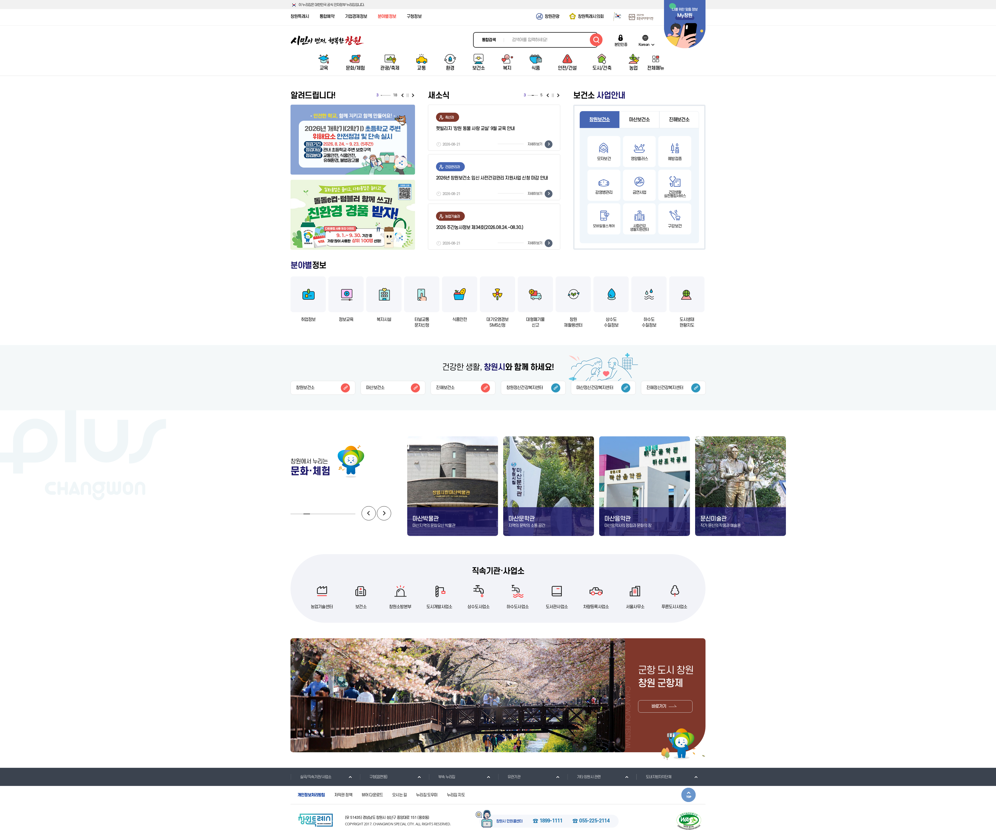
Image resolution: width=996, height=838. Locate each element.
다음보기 (413, 95)
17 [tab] (389, 95)
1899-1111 (551, 821)
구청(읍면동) (378, 777)
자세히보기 (535, 144)
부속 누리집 (446, 777)
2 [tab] (531, 95)
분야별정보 (387, 16)
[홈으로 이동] (327, 40)
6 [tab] (383, 95)
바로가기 (659, 706)
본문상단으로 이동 (688, 795)
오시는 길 (399, 795)
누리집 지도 (456, 795)
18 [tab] (390, 95)
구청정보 (414, 16)
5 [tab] (537, 95)
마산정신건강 (594, 387)
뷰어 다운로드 (372, 795)
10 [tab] (385, 95)
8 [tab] (384, 95)
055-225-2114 (594, 821)
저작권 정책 (343, 795)
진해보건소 (679, 120)
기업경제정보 (356, 16)
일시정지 (407, 95)
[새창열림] (615, 16)
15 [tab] (388, 95)
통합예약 (327, 16)
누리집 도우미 (426, 795)
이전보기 (402, 95)
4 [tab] (535, 95)
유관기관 (514, 777)
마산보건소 (639, 120)
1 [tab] (380, 95)
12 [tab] (386, 95)
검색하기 (596, 39)
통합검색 (489, 40)
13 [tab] (387, 95)
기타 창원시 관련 (589, 777)
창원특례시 (299, 16)
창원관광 (552, 16)
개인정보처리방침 (311, 795)
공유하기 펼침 (401, 163)
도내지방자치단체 (658, 777)
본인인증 (620, 44)
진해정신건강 (664, 387)
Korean (644, 44)
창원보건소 (599, 120)
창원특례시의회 (591, 16)
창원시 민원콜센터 (509, 821)
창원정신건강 (524, 387)
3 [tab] (381, 95)
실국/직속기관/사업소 (315, 777)
